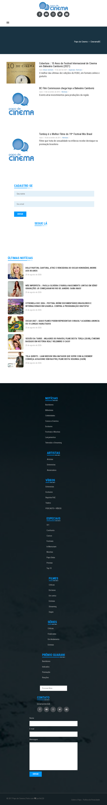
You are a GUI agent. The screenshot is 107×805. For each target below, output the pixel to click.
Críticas (52, 585)
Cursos (49, 536)
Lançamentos (50, 437)
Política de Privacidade (91, 800)
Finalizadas (52, 634)
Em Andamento (53, 639)
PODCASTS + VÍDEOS (53, 508)
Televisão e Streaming (53, 443)
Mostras (50, 552)
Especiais (72, 70)
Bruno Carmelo (48, 70)
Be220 (41, 798)
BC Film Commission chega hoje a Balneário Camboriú (66, 88)
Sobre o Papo (76, 800)
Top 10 (49, 568)
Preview (50, 563)
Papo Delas (51, 557)
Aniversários (51, 470)
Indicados (45, 667)
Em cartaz (52, 596)
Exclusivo (48, 426)
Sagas (51, 612)
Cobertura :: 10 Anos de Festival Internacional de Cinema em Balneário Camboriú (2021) (68, 65)
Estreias (52, 601)
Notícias (64, 92)
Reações (45, 677)
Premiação (46, 672)
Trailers (48, 503)
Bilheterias (49, 410)
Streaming (53, 606)
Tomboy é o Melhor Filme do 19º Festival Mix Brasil (65, 134)
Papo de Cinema (19, 798)
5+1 (48, 525)
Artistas (50, 459)
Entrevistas (51, 464)
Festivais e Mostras (52, 432)
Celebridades (50, 415)
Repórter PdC (51, 497)
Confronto (51, 530)
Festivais (79, 70)
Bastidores (49, 405)
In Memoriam (51, 546)
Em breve (52, 590)
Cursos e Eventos (52, 421)
